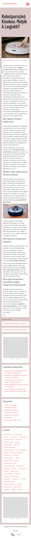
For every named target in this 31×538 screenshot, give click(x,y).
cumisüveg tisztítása (9, 439)
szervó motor (16, 479)
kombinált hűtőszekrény (9, 447)
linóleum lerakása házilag (16, 452)
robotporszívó (18, 60)
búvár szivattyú (13, 437)
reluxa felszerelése (8, 473)
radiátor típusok (14, 471)
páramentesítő (7, 468)
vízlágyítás (6, 489)
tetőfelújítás (19, 484)
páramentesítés (20, 465)
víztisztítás (20, 489)
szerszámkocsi (7, 479)
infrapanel (17, 442)
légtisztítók (15, 455)
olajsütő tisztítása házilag (10, 463)
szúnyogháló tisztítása (9, 481)
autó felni (6, 437)
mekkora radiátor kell (9, 458)
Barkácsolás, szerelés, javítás (12, 420)
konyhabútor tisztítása (9, 450)
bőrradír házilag (23, 437)
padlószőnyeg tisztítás (9, 465)
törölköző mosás (17, 487)
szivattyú (23, 479)
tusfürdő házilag (7, 487)
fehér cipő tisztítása (8, 442)
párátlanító (6, 471)
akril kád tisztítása (17, 434)
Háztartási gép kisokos (9, 60)
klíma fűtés (17, 444)
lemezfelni (6, 452)
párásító (14, 468)
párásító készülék (22, 468)
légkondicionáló (7, 455)
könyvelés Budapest (21, 450)
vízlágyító (13, 489)
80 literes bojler (7, 434)
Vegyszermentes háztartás (11, 415)
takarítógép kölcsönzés (9, 484)
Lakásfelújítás (8, 417)
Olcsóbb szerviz (10, 4)
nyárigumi (16, 460)
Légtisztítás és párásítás (11, 410)
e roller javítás (19, 439)
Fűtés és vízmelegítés (10, 405)
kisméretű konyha (8, 444)
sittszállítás (6, 476)
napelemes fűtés (8, 460)
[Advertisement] (15, 347)
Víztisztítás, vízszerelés (10, 412)
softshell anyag (14, 476)
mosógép (18, 458)
